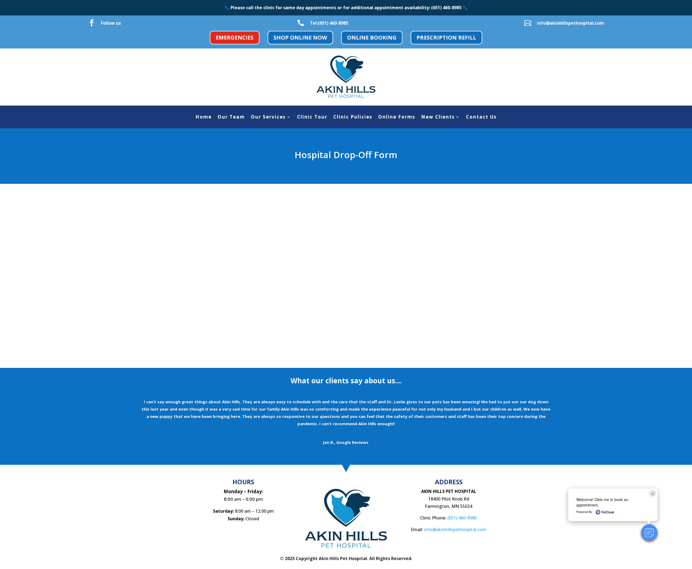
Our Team (231, 117)
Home (203, 117)
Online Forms (396, 117)
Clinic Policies (352, 117)
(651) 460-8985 (462, 518)
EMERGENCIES (235, 37)
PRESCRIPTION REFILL (446, 37)
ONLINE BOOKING (372, 37)
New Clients (438, 117)
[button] (649, 532)
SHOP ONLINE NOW (300, 37)
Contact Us (481, 117)
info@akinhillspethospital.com (570, 23)
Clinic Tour (312, 117)
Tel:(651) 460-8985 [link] (329, 23)
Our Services (268, 117)
